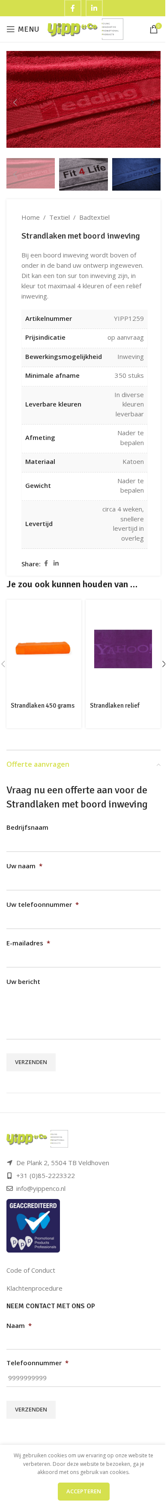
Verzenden (31, 1062)
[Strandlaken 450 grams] (44, 649)
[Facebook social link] (46, 563)
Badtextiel (94, 217)
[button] (15, 102)
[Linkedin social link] (56, 563)
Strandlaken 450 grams (43, 705)
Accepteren (83, 1491)
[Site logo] (85, 28)
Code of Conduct (30, 1270)
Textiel (59, 217)
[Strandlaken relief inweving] (123, 649)
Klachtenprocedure (34, 1288)
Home (30, 217)
